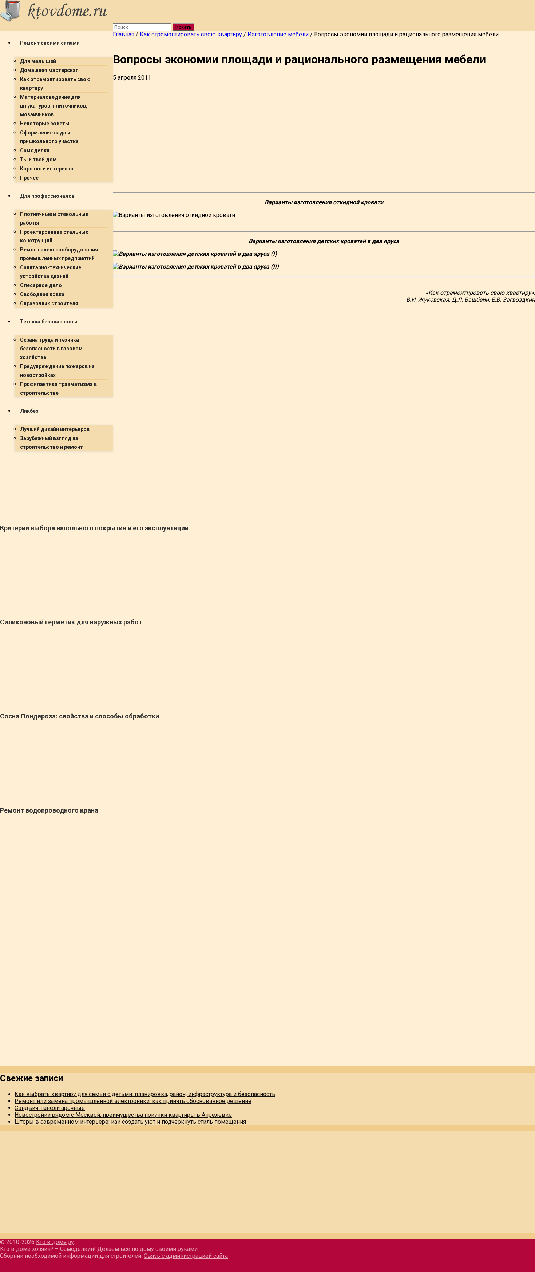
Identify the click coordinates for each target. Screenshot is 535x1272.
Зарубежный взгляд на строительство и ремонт (51, 442)
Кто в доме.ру (55, 1242)
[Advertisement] (218, 508)
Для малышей (38, 61)
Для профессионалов (47, 196)
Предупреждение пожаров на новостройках (57, 370)
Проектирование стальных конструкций (54, 236)
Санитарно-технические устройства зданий (50, 272)
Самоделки (34, 150)
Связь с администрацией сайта (186, 1255)
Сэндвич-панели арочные (50, 1107)
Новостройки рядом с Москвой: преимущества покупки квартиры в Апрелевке (123, 1114)
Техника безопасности (48, 322)
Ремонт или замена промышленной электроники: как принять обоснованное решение (133, 1101)
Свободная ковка (42, 294)
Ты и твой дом (38, 159)
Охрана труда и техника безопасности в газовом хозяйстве (51, 348)
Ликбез (29, 411)
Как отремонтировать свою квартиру (55, 83)
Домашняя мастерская (49, 70)
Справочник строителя (49, 303)
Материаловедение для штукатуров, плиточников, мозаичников (53, 105)
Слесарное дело (41, 285)
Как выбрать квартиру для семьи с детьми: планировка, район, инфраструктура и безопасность (145, 1094)
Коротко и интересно (47, 169)
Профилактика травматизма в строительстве (58, 388)
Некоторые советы (45, 123)
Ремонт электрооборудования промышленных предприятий (59, 254)
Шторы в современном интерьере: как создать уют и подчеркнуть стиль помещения (130, 1121)
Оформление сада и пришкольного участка (49, 137)
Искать (183, 27)
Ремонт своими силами (50, 43)
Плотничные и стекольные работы (54, 218)
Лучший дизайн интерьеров (55, 429)
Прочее (29, 178)
